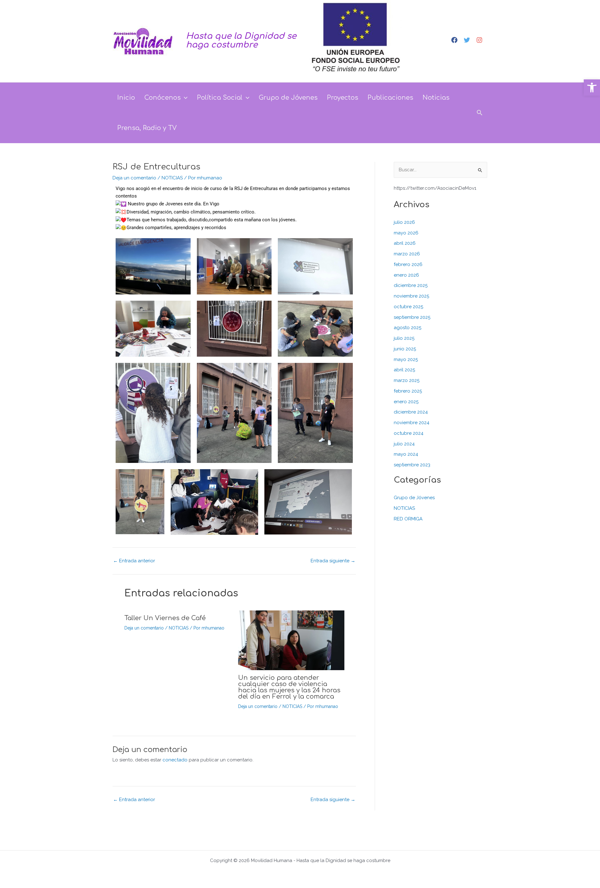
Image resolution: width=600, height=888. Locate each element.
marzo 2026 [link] (407, 254)
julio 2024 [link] (404, 444)
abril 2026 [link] (405, 243)
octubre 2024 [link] (408, 433)
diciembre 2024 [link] (411, 412)
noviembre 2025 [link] (411, 296)
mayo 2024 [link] (406, 454)
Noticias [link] (435, 97)
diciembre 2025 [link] (411, 285)
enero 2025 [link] (406, 401)
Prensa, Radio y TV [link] (147, 128)
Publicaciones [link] (390, 97)
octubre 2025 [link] (408, 306)
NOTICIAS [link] (172, 178)
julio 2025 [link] (404, 338)
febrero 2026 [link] (408, 264)
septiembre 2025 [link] (412, 317)
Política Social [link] (219, 97)
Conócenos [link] (162, 97)
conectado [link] (175, 760)
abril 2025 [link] (404, 370)
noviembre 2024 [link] (411, 422)
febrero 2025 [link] (408, 391)
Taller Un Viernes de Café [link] (165, 618)
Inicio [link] (126, 97)
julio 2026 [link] (404, 222)
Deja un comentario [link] (134, 178)
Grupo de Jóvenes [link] (288, 97)
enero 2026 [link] (406, 275)
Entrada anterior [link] (134, 561)
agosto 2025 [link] (407, 327)
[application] (184, 97)
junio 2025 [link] (405, 349)
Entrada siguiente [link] (333, 561)
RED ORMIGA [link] (408, 519)
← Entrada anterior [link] (134, 799)
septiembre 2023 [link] (412, 465)
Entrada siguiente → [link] (333, 799)
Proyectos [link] (342, 97)
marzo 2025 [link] (406, 380)
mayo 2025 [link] (406, 359)
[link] (592, 87)
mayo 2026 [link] (406, 233)
